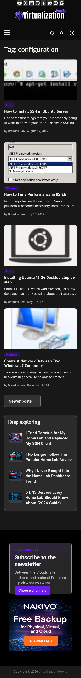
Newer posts (20, 401)
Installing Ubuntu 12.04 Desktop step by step (39, 280)
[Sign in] (61, 33)
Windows (11, 188)
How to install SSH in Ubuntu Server (36, 111)
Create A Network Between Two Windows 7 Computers (32, 363)
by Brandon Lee (14, 131)
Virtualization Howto (53, 671)
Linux (9, 105)
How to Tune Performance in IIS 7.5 (35, 194)
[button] (52, 33)
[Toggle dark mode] (72, 33)
